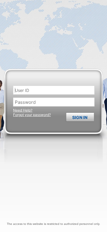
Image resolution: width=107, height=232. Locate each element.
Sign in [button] (79, 117)
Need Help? (22, 110)
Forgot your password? (32, 114)
